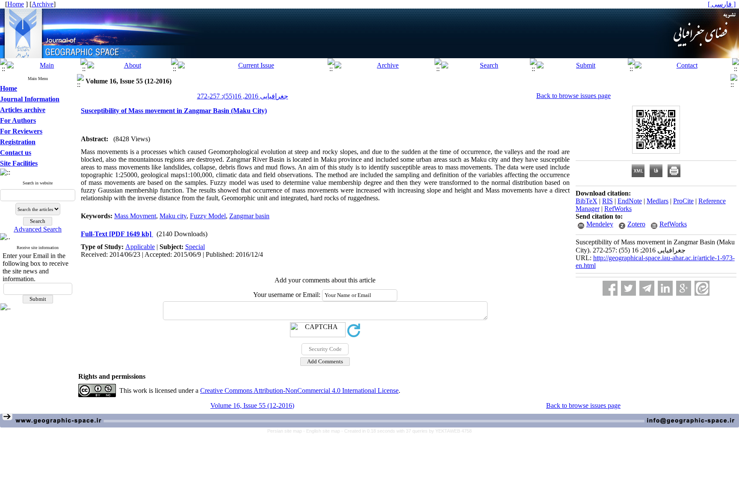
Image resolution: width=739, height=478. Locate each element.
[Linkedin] (665, 288)
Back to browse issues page (573, 95)
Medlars (657, 201)
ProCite (683, 201)
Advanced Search (38, 229)
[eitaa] (702, 288)
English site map (323, 430)
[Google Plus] (683, 288)
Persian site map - (286, 430)
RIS (607, 201)
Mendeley (599, 224)
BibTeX (586, 201)
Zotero (636, 224)
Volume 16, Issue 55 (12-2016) (252, 405)
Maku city (173, 216)
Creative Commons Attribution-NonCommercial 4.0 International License (299, 390)
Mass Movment (135, 216)
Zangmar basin (249, 216)
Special (195, 246)
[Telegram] (646, 288)
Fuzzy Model (208, 216)
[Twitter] (628, 288)
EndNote (630, 201)
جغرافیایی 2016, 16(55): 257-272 (242, 96)
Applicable (140, 246)
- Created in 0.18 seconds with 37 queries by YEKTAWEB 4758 (406, 430)
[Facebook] (610, 288)
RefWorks (618, 208)
